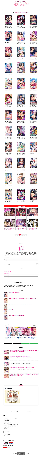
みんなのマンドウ (7, 423)
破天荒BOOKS (6, 427)
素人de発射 (6, 428)
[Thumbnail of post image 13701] (33, 83)
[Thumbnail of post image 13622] (8, 99)
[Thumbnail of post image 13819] (8, 83)
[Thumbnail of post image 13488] (8, 115)
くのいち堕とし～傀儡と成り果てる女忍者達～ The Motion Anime (8, 27)
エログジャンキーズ (7, 434)
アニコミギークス (7, 419)
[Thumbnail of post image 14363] (8, 36)
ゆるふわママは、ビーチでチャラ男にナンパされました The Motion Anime (33, 90)
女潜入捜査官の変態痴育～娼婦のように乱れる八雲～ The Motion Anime (33, 122)
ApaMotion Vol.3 (7, 42)
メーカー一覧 (6, 275)
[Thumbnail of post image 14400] (33, 20)
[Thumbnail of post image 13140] (33, 131)
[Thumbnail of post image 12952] (8, 163)
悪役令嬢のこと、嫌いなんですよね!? (24, 337)
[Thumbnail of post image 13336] (33, 115)
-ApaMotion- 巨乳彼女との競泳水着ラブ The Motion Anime (8, 201)
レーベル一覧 (6, 273)
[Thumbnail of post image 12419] (8, 194)
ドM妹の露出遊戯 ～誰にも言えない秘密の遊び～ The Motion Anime (33, 201)
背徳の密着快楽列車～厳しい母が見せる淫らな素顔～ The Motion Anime (33, 106)
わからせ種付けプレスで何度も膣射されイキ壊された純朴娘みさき (20, 356)
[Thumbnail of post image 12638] (8, 178)
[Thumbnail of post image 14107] (8, 67)
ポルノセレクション (7, 437)
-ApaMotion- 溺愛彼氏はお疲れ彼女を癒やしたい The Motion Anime (20, 186)
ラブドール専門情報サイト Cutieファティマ (11, 424)
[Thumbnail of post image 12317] (33, 194)
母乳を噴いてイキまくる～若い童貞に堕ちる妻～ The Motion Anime (21, 106)
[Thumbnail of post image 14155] (21, 52)
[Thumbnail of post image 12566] (21, 178)
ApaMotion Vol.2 (19, 89)
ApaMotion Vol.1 (32, 153)
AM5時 (6, 338)
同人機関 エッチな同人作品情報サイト (10, 425)
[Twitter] (6, 259)
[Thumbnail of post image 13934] (21, 67)
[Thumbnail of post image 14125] (33, 52)
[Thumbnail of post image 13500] (33, 99)
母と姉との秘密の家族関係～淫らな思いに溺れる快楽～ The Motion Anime (21, 75)
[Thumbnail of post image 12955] (33, 147)
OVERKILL (19, 338)
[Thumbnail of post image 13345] (21, 115)
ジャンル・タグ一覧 (7, 271)
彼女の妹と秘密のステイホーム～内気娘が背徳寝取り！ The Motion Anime (8, 186)
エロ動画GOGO (6, 420)
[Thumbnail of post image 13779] (21, 83)
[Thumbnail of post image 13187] (21, 131)
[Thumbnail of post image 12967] (21, 147)
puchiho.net (7, 257)
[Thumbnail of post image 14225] (8, 52)
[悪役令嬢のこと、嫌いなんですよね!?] (24, 332)
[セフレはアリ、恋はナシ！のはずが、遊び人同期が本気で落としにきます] (12, 332)
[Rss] (4, 259)
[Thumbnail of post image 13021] (8, 147)
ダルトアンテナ (6, 435)
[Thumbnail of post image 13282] (8, 131)
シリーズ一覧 (6, 277)
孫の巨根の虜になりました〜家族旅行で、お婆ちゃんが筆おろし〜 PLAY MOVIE (22, 367)
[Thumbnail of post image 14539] (8, 20)
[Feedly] (29, 344)
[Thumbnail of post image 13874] (33, 67)
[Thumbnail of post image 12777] (21, 163)
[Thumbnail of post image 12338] (21, 194)
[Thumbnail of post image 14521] (21, 20)
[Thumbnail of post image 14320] (21, 36)
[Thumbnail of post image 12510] (33, 178)
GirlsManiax (34, 325)
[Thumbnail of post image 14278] (33, 36)
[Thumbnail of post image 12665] (33, 163)
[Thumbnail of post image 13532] (21, 99)
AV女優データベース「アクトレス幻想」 (10, 418)
